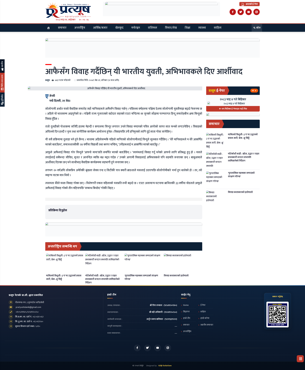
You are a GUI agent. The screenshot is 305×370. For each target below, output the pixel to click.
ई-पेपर (202, 305)
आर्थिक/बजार (100, 27)
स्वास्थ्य (202, 27)
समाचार (62, 27)
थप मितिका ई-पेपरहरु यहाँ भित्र (234, 109)
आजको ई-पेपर (251, 4)
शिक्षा (187, 27)
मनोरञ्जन (135, 27)
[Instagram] (256, 12)
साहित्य (217, 27)
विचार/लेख (171, 27)
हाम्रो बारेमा (204, 318)
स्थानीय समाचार (206, 325)
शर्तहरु (203, 311)
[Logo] (72, 10)
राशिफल (152, 27)
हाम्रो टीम (186, 318)
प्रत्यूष (47, 80)
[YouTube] (248, 12)
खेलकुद (119, 27)
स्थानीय (2, 64)
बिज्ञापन (186, 311)
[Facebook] (233, 12)
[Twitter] (240, 12)
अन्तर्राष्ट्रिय (79, 27)
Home (186, 305)
